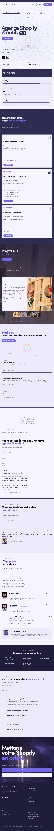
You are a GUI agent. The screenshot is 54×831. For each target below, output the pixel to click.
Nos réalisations (6, 259)
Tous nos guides (31, 807)
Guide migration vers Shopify (34, 816)
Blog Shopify (30, 797)
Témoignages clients (6, 814)
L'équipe (50, 616)
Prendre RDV (47, 4)
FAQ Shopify (30, 818)
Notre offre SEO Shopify (33, 794)
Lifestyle (3, 810)
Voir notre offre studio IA (8, 340)
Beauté (3, 809)
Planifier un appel (26, 770)
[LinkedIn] (5, 797)
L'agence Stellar (31, 788)
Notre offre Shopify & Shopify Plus (35, 790)
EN (34, 4)
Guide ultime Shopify (32, 809)
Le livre (39, 4)
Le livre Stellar (5, 812)
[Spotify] (2, 797)
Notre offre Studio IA (32, 795)
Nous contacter (27, 775)
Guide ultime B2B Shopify (33, 814)
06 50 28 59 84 (5, 694)
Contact (29, 799)
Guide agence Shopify (32, 810)
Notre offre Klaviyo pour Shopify (34, 792)
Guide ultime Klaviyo (32, 812)
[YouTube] (7, 797)
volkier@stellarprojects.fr (6, 692)
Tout (2, 807)
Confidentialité (31, 801)
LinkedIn (50, 593)
